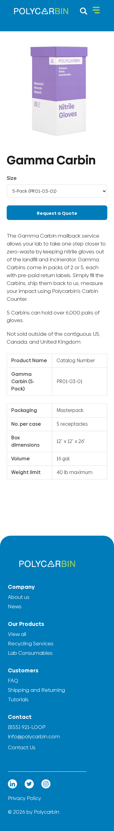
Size (12, 178)
